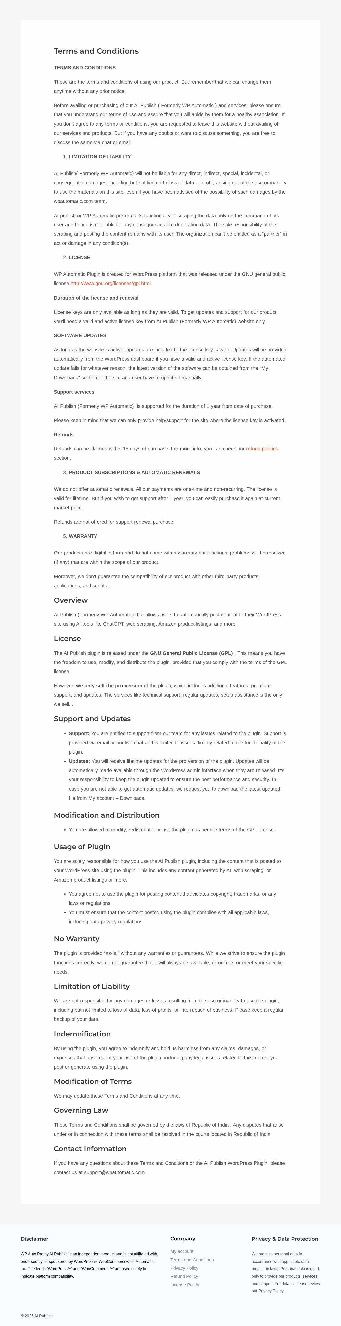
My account (181, 1251)
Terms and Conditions (192, 1259)
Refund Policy (184, 1276)
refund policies (262, 448)
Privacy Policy (184, 1268)
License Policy (184, 1284)
